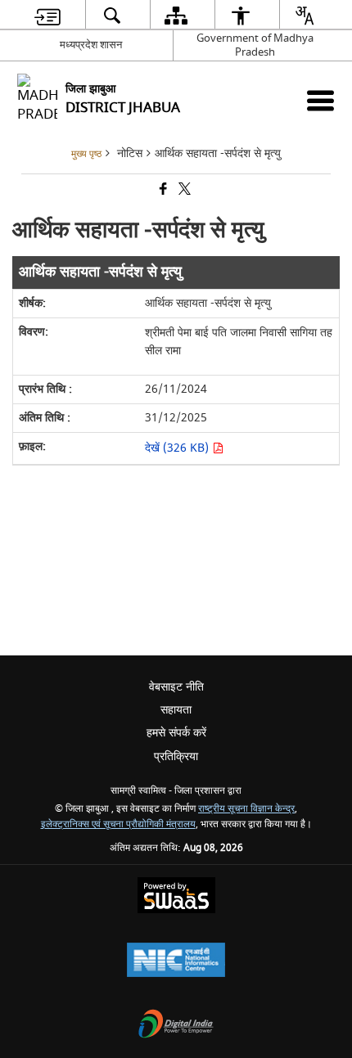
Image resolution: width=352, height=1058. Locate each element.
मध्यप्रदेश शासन (91, 44)
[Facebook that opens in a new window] (162, 190)
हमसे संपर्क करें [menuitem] (176, 732)
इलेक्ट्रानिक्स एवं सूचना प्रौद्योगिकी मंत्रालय (118, 824)
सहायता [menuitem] (176, 709)
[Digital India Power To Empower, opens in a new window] (176, 1025)
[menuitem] (47, 15)
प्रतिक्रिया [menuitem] (176, 756)
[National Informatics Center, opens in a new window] (176, 961)
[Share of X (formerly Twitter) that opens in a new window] (183, 190)
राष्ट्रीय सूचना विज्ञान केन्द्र (246, 809)
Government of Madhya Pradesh (255, 45)
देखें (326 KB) (178, 448)
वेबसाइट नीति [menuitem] (176, 687)
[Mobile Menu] (320, 100)
